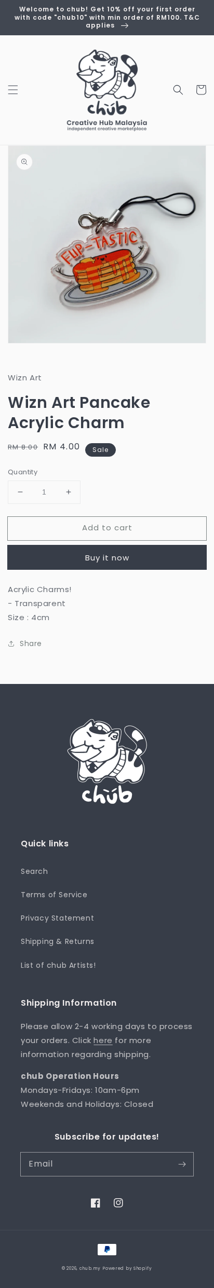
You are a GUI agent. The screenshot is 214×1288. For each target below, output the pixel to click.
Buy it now (107, 557)
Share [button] (31, 643)
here (102, 1040)
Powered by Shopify (127, 1268)
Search (34, 871)
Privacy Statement (57, 918)
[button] (13, 89)
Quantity (22, 472)
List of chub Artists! (58, 965)
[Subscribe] (181, 1164)
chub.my (90, 1268)
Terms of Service (54, 894)
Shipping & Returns (58, 941)
